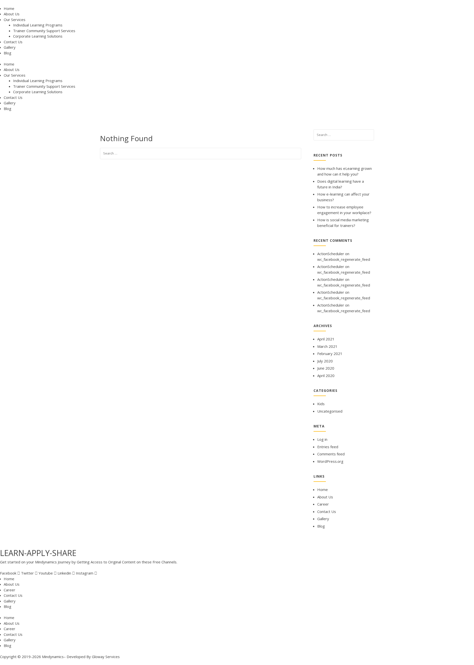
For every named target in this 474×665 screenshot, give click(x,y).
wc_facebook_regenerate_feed (343, 259)
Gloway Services (106, 656)
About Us (12, 13)
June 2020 (325, 368)
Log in (322, 439)
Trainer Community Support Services (44, 30)
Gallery (10, 47)
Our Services (14, 19)
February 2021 (329, 353)
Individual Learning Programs (37, 24)
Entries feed (327, 446)
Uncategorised (329, 411)
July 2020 (325, 360)
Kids (321, 403)
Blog (7, 52)
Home (9, 8)
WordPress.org (330, 461)
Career (323, 504)
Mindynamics (53, 656)
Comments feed (331, 453)
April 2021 (326, 338)
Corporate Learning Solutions (37, 36)
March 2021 (327, 346)
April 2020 (326, 375)
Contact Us (13, 41)
